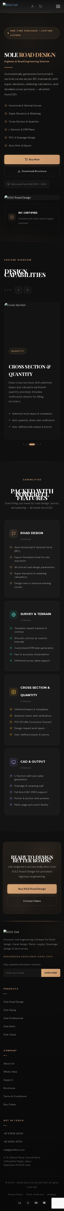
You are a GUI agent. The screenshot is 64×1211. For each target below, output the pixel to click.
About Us (9, 1063)
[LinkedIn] (20, 1203)
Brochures (9, 1088)
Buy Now (34, 159)
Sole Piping (10, 1010)
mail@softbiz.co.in (14, 1149)
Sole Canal (10, 1034)
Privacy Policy (15, 1194)
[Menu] (58, 6)
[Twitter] (28, 1203)
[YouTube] (36, 1203)
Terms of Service (35, 1194)
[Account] (32, 6)
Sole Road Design (14, 1001)
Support (8, 1079)
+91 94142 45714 (13, 1141)
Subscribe (50, 973)
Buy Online (10, 1104)
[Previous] (18, 290)
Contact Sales (32, 901)
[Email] (44, 1203)
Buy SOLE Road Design (32, 888)
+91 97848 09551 (13, 1133)
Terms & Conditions (15, 1096)
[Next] (27, 290)
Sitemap (51, 1194)
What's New (10, 1071)
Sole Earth (9, 1026)
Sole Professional (13, 1018)
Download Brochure (34, 171)
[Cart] (40, 6)
